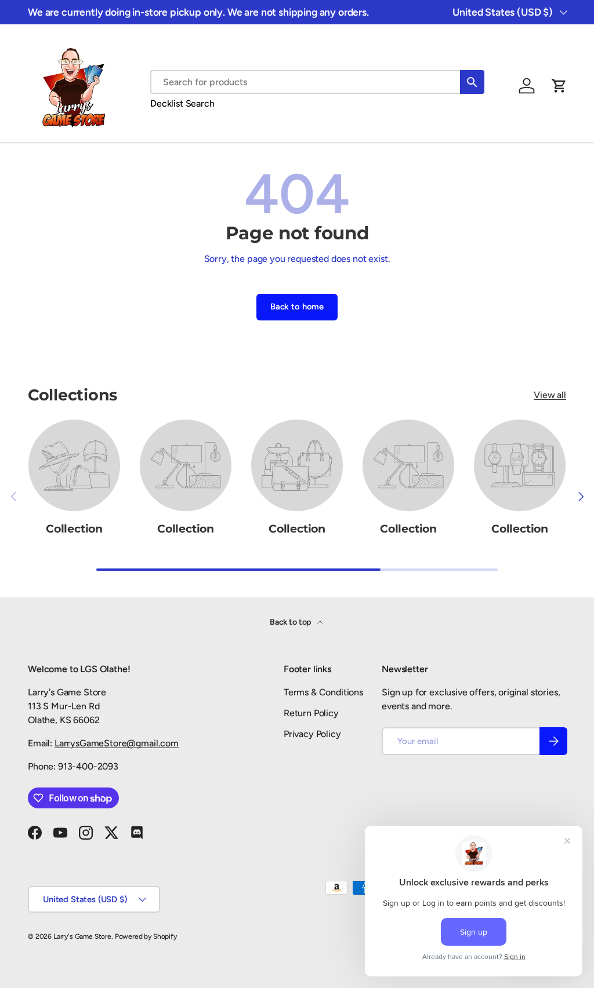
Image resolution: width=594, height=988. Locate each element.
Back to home (297, 306)
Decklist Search (182, 103)
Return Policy (311, 713)
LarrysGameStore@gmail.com (117, 743)
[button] (559, 86)
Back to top (291, 622)
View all (550, 394)
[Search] (472, 82)
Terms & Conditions (323, 692)
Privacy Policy (312, 733)
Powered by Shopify (146, 936)
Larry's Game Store (82, 936)
